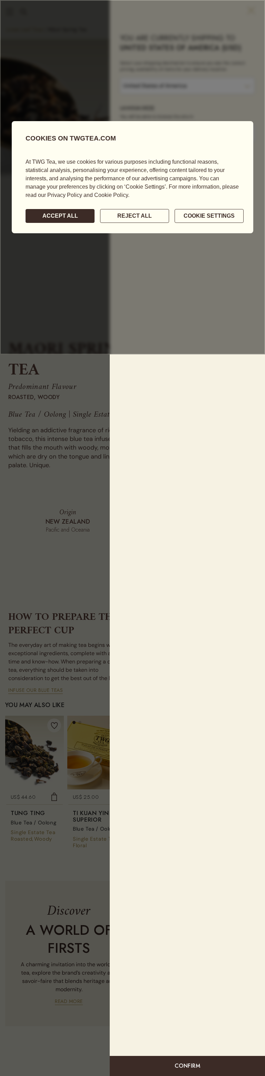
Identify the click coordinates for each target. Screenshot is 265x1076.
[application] (132, 177)
